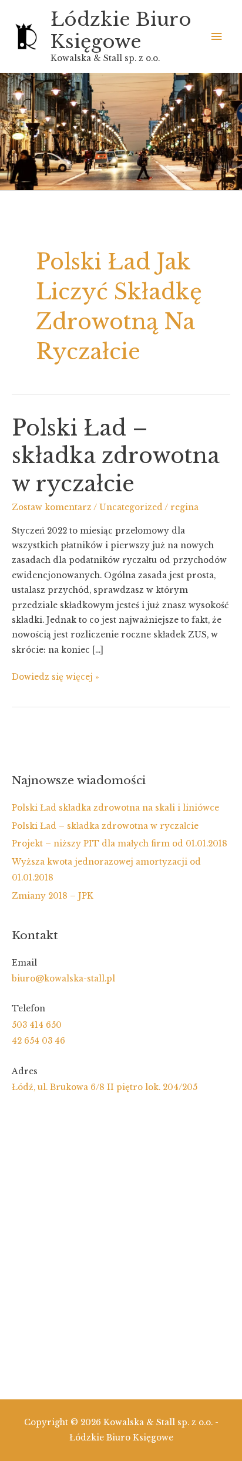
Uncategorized (131, 507)
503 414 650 (37, 1025)
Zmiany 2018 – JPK (52, 896)
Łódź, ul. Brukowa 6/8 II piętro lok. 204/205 (104, 1087)
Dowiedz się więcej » (55, 678)
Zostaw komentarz (52, 507)
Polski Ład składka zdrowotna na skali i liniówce (115, 808)
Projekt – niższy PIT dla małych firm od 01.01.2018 (119, 844)
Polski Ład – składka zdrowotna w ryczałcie (116, 456)
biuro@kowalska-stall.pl (63, 979)
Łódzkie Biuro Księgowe (121, 30)
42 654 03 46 (38, 1041)
